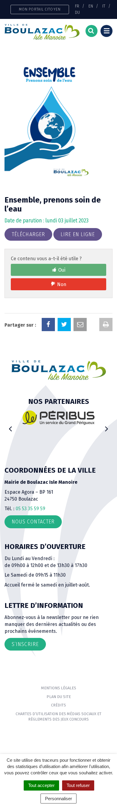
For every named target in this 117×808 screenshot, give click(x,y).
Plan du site (58, 696)
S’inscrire (25, 644)
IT (103, 6)
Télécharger (28, 234)
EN (90, 6)
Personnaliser (58, 798)
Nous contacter (33, 521)
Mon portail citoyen (40, 9)
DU (77, 12)
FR (77, 6)
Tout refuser (78, 785)
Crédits (58, 705)
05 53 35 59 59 (30, 508)
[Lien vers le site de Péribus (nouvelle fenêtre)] (58, 417)
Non (61, 284)
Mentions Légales (58, 688)
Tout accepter (41, 785)
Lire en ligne (78, 234)
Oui (61, 270)
